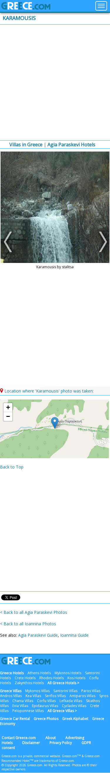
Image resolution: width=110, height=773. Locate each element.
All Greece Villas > (62, 710)
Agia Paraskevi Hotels (71, 144)
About (50, 737)
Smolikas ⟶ (101, 242)
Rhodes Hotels (51, 677)
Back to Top (11, 467)
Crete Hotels (25, 677)
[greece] (25, 8)
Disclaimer (31, 742)
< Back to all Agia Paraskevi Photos (33, 612)
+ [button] (8, 407)
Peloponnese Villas (28, 710)
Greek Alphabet (75, 718)
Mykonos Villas (37, 690)
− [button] (8, 416)
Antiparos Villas (82, 695)
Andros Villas (11, 695)
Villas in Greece (26, 144)
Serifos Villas (55, 695)
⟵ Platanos (8, 242)
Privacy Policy (61, 742)
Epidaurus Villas (45, 705)
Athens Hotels (39, 672)
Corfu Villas (46, 700)
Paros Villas (90, 690)
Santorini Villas (65, 690)
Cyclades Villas (74, 705)
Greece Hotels (12, 672)
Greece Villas (10, 690)
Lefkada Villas (71, 700)
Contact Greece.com (19, 737)
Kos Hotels (76, 677)
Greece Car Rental (15, 718)
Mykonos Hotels (68, 672)
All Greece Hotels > (63, 682)
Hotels (7, 742)
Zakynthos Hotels (29, 682)
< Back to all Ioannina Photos (28, 623)
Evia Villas (20, 705)
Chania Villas (22, 700)
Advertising (74, 737)
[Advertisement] (55, 82)
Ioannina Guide (74, 635)
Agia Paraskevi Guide (38, 635)
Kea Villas (33, 695)
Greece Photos (46, 718)
